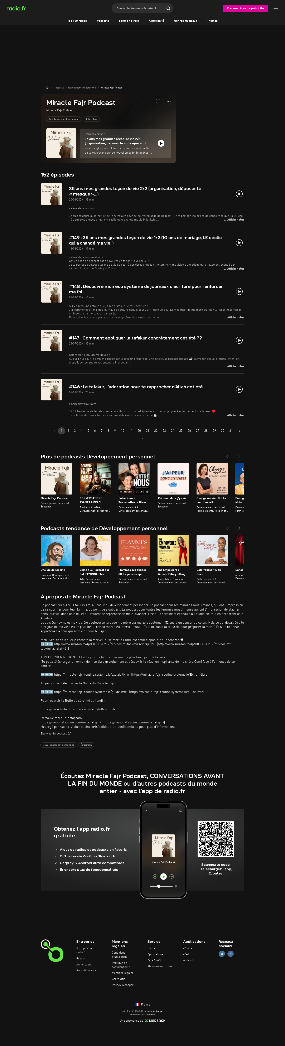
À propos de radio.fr (84, 950)
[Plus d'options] (168, 101)
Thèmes (212, 20)
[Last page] (142, 438)
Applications (155, 954)
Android (188, 960)
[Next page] (239, 431)
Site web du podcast (54, 733)
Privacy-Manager (123, 985)
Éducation (91, 119)
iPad (186, 954)
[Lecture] (161, 143)
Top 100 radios (77, 20)
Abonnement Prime (160, 966)
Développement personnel (63, 119)
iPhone (187, 948)
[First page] (45, 431)
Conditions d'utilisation (119, 954)
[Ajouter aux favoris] (158, 101)
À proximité (156, 20)
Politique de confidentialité (121, 965)
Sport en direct (129, 20)
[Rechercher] (168, 8)
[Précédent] (227, 455)
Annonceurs (84, 964)
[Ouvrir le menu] (275, 8)
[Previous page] (54, 431)
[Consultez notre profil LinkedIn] (221, 953)
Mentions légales (123, 973)
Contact (153, 948)
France (145, 1004)
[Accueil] (47, 87)
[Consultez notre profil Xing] (230, 953)
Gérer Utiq (118, 979)
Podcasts (103, 20)
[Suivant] (239, 455)
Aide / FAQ (154, 960)
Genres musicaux (185, 20)
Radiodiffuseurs (86, 970)
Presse (80, 958)
